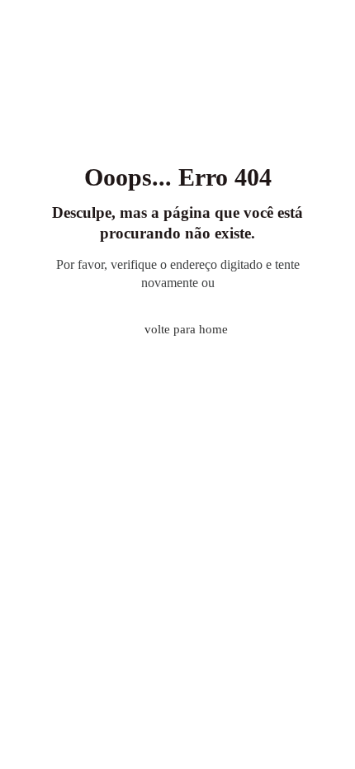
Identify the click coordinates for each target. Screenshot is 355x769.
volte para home (186, 329)
